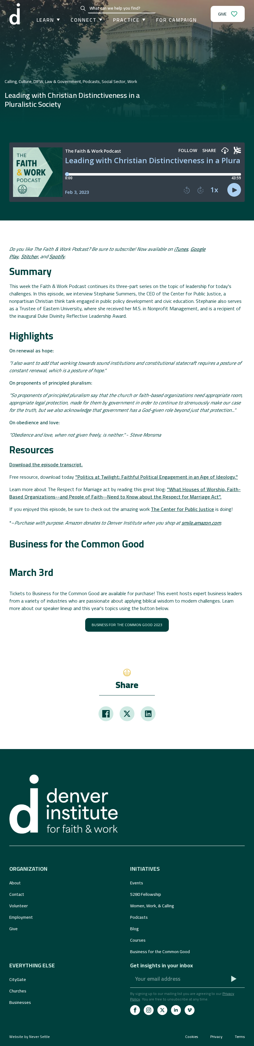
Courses (138, 940)
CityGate (17, 979)
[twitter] (162, 1010)
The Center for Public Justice (182, 509)
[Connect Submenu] (99, 19)
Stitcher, (30, 256)
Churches (17, 990)
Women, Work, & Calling (152, 905)
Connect (84, 19)
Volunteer (18, 905)
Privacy (216, 1037)
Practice (126, 19)
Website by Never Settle (29, 1036)
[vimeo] (190, 1010)
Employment (21, 917)
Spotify (57, 256)
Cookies (191, 1037)
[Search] (83, 8)
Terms (240, 1037)
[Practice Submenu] (142, 19)
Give (13, 928)
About (15, 882)
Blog (134, 928)
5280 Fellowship (145, 894)
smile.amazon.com (201, 522)
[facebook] (135, 1010)
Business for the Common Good (160, 951)
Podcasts (139, 917)
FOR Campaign (176, 19)
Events (136, 882)
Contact (16, 894)
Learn (45, 19)
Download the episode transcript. (46, 464)
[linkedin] (176, 1010)
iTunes (181, 249)
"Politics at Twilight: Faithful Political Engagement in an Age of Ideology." (156, 477)
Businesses (20, 1002)
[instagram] (149, 1010)
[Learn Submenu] (57, 19)
